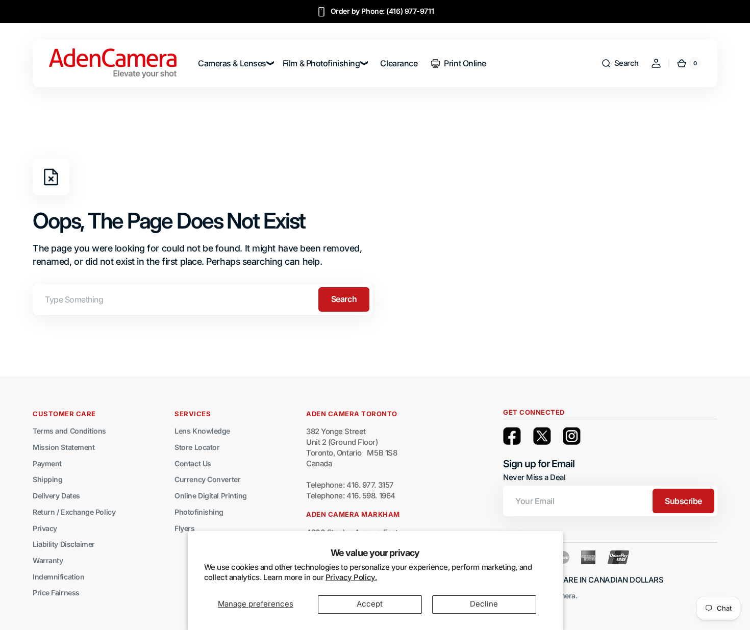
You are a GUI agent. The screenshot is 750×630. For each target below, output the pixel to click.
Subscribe (683, 501)
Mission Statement (63, 447)
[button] (620, 63)
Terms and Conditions (69, 430)
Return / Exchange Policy (74, 512)
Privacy (45, 528)
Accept (370, 604)
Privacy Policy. (351, 577)
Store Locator (196, 447)
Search (344, 299)
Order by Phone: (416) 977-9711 (382, 11)
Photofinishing (198, 512)
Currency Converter (207, 479)
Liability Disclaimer (64, 544)
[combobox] (202, 299)
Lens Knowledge (202, 430)
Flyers (184, 528)
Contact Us (192, 463)
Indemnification (58, 576)
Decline (484, 604)
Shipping (47, 479)
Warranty (48, 560)
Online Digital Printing (210, 495)
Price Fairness (56, 592)
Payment (47, 463)
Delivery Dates (56, 495)
